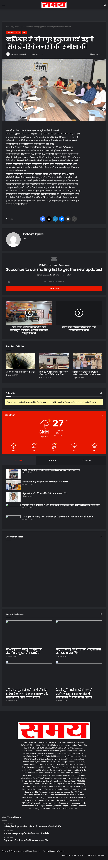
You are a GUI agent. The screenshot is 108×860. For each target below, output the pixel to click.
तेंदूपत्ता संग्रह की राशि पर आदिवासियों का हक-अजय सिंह (45, 493)
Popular (19, 460)
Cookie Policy (90, 855)
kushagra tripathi (17, 54)
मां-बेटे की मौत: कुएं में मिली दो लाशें (20, 372)
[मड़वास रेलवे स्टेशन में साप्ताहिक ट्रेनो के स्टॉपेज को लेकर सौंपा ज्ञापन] (87, 361)
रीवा (24, 32)
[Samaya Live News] (54, 5)
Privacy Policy (77, 855)
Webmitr (61, 851)
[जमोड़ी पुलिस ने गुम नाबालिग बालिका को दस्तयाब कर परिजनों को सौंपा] (13, 474)
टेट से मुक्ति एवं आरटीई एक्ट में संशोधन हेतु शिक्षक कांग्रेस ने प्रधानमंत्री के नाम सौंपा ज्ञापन (58, 516)
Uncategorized (20, 27)
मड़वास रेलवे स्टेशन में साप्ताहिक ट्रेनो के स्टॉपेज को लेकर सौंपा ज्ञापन (87, 373)
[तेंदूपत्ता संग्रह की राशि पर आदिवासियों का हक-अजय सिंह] (13, 497)
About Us (66, 855)
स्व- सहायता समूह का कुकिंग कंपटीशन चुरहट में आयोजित (45, 481)
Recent (52, 460)
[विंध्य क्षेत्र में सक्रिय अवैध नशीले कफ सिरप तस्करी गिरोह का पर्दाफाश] (54, 361)
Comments (87, 460)
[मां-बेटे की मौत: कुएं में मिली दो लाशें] (20, 361)
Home (10, 27)
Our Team (101, 855)
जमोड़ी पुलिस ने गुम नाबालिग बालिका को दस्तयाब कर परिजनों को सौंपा (51, 470)
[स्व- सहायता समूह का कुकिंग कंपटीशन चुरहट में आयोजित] (13, 485)
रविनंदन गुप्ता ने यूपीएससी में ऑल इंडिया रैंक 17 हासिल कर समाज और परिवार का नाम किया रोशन (61, 505)
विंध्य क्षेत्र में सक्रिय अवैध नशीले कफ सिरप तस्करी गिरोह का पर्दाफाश (53, 373)
